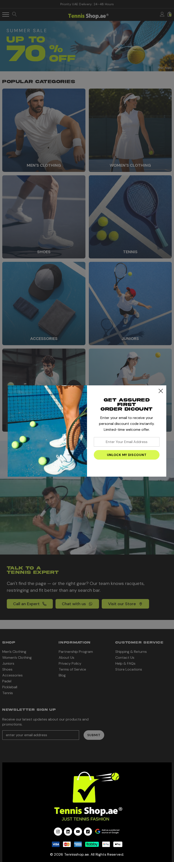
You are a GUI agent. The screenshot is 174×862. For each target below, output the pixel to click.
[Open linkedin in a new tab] (68, 831)
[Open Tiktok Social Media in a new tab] (88, 831)
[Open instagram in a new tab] (58, 831)
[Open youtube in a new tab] (78, 831)
